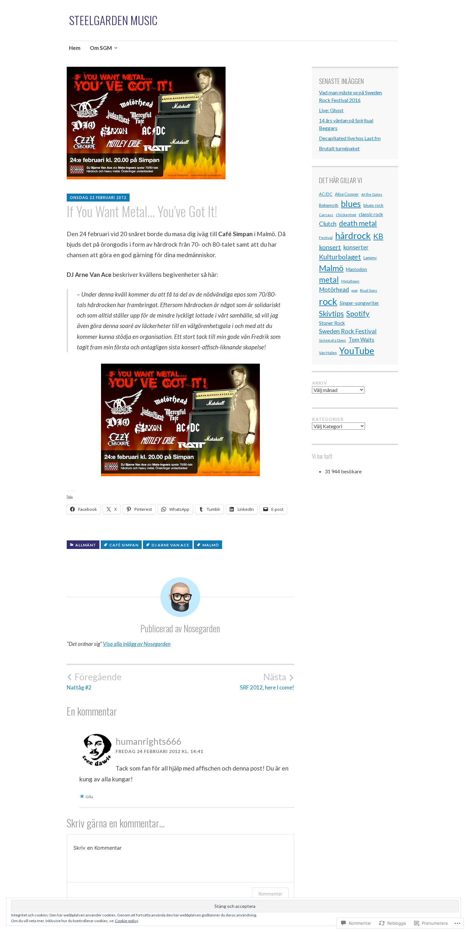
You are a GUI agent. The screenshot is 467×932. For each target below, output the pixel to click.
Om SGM (101, 48)
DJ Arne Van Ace (170, 545)
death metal (358, 223)
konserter (356, 247)
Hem (74, 48)
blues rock (373, 205)
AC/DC (325, 194)
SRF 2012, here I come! (267, 681)
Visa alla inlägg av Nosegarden (137, 644)
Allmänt (85, 545)
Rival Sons (368, 290)
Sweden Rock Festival (347, 331)
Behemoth (328, 205)
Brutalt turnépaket (339, 148)
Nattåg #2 (94, 681)
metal (329, 279)
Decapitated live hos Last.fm (350, 138)
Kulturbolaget (340, 257)
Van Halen (328, 352)
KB (378, 236)
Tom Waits (361, 339)
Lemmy (370, 257)
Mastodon (356, 269)
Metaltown (350, 281)
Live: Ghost (331, 110)
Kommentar (270, 893)
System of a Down (332, 340)
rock (328, 301)
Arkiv (319, 383)
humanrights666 (148, 741)
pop (354, 290)
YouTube (356, 350)
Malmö (210, 545)
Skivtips (331, 313)
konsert (330, 247)
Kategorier (328, 419)
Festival (326, 237)
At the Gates (371, 194)
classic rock (371, 214)
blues (351, 204)
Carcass (326, 214)
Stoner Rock (332, 323)
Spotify (357, 313)
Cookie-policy (126, 920)
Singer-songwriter (359, 303)
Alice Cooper (347, 194)
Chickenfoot (346, 215)
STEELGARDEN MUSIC (113, 19)
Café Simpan (124, 545)
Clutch (327, 223)
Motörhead (334, 289)
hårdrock (353, 235)
